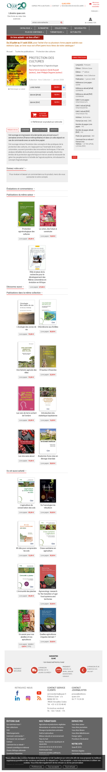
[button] (37, 167)
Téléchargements (13, 733)
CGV (8, 730)
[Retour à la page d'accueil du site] (17, 6)
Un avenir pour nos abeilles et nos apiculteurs (26, 637)
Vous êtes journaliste (79, 727)
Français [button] (94, 11)
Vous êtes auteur (78, 724)
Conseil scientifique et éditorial (18, 748)
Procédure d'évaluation (80, 739)
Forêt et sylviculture (46, 733)
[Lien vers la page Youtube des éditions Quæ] (39, 693)
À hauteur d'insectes (48, 370)
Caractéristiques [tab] (79, 57)
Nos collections (12, 727)
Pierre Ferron (34, 70)
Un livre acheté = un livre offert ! (25, 37)
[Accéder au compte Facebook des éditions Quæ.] (17, 693)
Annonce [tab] (54, 130)
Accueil (10, 52)
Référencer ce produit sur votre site (47, 122)
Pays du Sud (43, 739)
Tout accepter (53, 767)
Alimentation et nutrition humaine (51, 727)
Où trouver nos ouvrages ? (16, 739)
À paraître (43, 28)
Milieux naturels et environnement (51, 736)
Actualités (75, 32)
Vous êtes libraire (78, 730)
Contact (55, 6)
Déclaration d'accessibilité (81, 754)
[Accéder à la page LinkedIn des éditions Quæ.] (17, 698)
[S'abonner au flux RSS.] (39, 698)
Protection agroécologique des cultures (26, 231)
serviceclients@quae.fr (56, 694)
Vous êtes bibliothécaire (80, 733)
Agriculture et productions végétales (52, 724)
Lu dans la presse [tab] (40, 130)
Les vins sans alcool (26, 456)
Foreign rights (77, 736)
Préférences (37, 767)
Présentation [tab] (12, 130)
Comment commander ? (15, 736)
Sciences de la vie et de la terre (50, 747)
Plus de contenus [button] (33, 32)
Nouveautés (80, 28)
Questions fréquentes (14, 753)
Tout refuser (70, 767)
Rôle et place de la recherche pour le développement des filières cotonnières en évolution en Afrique (37, 277)
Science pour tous (45, 750)
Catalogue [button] (25, 28)
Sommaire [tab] (25, 130)
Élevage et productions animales (51, 730)
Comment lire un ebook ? (15, 745)
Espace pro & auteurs (41, 6)
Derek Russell (53, 70)
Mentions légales (78, 751)
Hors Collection (44, 80)
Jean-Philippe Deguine (46, 73)
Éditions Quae (87, 68)
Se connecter (90, 23)
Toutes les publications (24, 52)
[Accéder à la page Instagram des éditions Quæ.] (28, 698)
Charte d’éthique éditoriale (16, 750)
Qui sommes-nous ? (14, 724)
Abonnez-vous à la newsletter (95, 4)
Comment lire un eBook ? (85, 139)
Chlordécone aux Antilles (48, 327)
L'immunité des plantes (26, 591)
